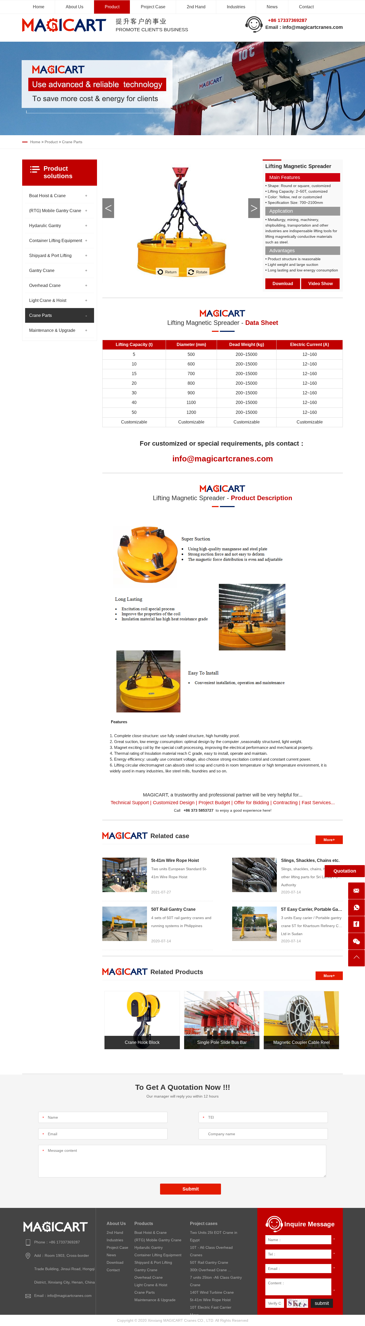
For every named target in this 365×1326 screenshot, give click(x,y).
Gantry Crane (42, 270)
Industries (236, 7)
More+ (329, 840)
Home (38, 7)
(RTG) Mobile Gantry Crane (55, 210)
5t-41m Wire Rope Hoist (175, 860)
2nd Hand (196, 7)
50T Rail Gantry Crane (173, 909)
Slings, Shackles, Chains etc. (310, 860)
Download (283, 283)
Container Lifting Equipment (55, 240)
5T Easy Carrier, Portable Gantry (313, 909)
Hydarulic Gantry (45, 225)
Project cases (204, 1223)
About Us (74, 7)
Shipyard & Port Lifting (50, 255)
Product (112, 7)
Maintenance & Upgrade (52, 330)
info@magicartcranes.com (312, 27)
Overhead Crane (45, 285)
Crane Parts (72, 142)
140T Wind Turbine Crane (212, 1292)
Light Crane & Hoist (47, 300)
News (272, 7)
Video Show (320, 283)
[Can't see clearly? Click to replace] (297, 1303)
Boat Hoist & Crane (47, 195)
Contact (306, 7)
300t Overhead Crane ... (210, 1270)
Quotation (344, 871)
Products (143, 1223)
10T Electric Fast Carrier (210, 1307)
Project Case (153, 7)
